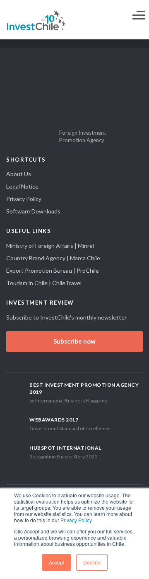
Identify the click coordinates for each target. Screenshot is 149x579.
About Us (18, 173)
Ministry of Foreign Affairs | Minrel (50, 245)
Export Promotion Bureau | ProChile (52, 270)
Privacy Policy (75, 519)
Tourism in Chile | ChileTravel (44, 282)
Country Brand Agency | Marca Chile (53, 258)
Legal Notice (22, 186)
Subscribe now (74, 341)
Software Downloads (33, 211)
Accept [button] (56, 562)
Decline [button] (92, 562)
